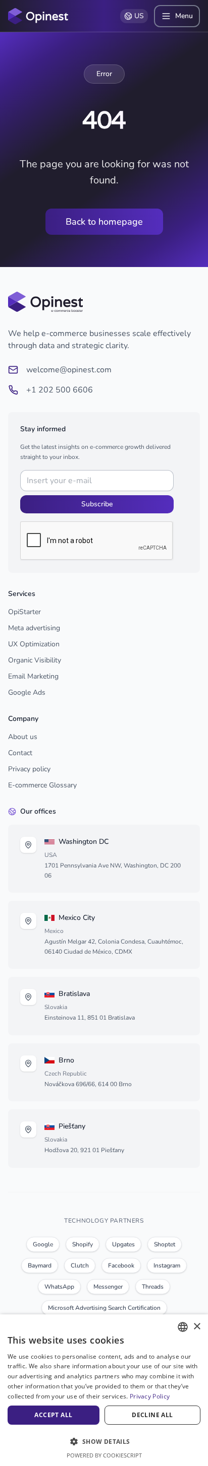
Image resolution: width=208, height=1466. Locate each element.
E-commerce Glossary (42, 785)
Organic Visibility (34, 660)
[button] (104, 1441)
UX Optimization (34, 644)
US (139, 16)
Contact (20, 753)
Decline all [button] (152, 1415)
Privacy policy (29, 769)
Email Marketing (33, 676)
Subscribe (97, 504)
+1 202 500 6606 (59, 389)
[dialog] (104, 1390)
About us (22, 737)
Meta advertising (34, 628)
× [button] (196, 1326)
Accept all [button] (53, 1415)
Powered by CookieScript (104, 1455)
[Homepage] (38, 16)
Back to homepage (104, 222)
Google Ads (26, 692)
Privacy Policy (150, 1396)
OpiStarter (24, 612)
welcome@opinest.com (69, 369)
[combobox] (183, 1327)
